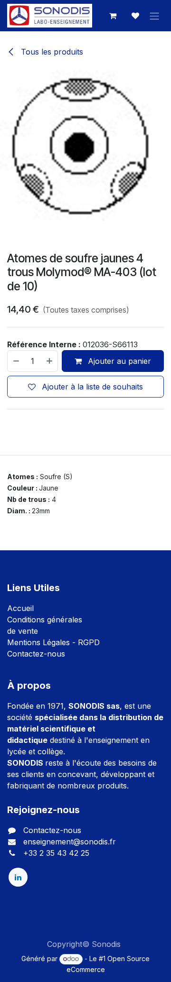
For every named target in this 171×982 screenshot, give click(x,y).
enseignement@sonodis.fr (69, 841)
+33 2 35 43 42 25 (56, 853)
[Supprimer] (16, 361)
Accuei (19, 608)
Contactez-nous (36, 653)
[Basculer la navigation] (154, 16)
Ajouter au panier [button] (118, 361)
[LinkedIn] (18, 877)
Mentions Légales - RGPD (53, 642)
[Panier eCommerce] (112, 15)
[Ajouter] (50, 361)
